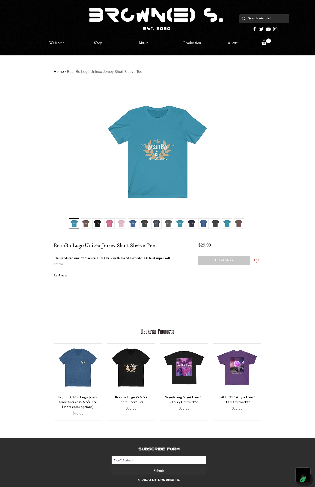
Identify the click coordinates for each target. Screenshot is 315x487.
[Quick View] (78, 367)
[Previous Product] (47, 382)
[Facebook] (254, 29)
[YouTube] (268, 29)
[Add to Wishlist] (257, 260)
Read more (60, 275)
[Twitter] (261, 29)
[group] (157, 381)
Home (59, 71)
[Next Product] (267, 382)
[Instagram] (275, 29)
